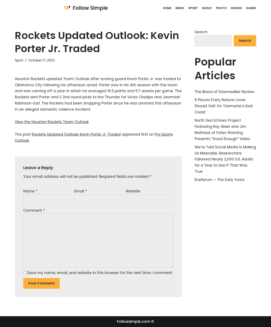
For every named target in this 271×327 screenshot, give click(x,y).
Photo (221, 8)
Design (236, 8)
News (180, 8)
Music (207, 8)
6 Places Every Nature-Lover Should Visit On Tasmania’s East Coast (224, 106)
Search (201, 32)
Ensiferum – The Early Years (220, 179)
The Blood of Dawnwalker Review (224, 91)
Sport (193, 8)
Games (251, 8)
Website (133, 191)
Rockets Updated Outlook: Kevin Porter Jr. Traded (76, 134)
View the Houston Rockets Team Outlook (52, 121)
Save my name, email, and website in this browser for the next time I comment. (100, 272)
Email (80, 191)
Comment (34, 210)
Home (167, 8)
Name (30, 191)
